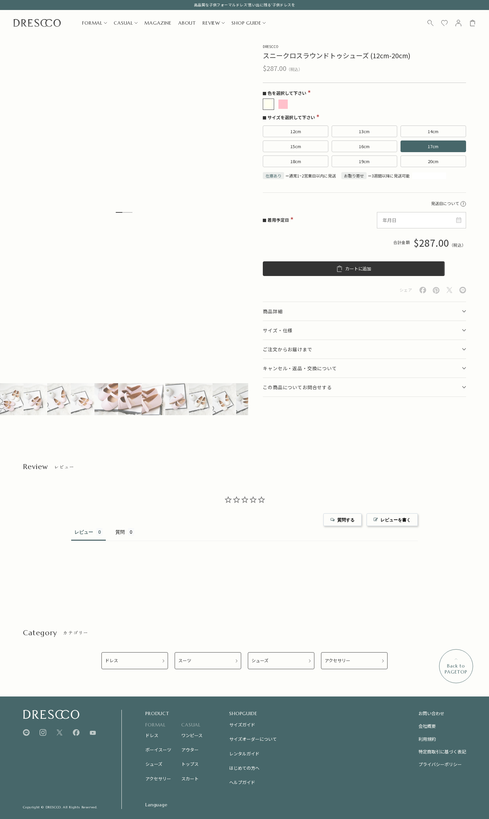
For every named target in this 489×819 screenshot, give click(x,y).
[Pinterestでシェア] (436, 290)
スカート (190, 778)
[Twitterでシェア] (449, 290)
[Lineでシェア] (462, 290)
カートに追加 (358, 269)
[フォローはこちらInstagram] (43, 732)
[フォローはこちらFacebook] (76, 732)
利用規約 (427, 739)
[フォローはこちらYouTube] (92, 732)
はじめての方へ (244, 768)
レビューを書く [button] (396, 520)
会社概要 (427, 726)
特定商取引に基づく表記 (442, 751)
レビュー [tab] (84, 532)
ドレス (111, 661)
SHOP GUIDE (246, 23)
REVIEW (211, 23)
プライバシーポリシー (440, 764)
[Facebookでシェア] (422, 290)
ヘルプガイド (242, 782)
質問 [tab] (120, 532)
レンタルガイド (244, 753)
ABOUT (187, 23)
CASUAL (123, 23)
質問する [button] (346, 520)
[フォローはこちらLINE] (26, 732)
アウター (190, 749)
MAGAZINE (158, 23)
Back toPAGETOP (456, 669)
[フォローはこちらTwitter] (59, 732)
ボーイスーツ (158, 749)
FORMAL (92, 23)
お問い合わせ (431, 713)
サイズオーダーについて (253, 739)
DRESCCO (270, 46)
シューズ (259, 661)
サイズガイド (242, 724)
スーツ (184, 661)
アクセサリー (337, 661)
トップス (190, 764)
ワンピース (192, 735)
